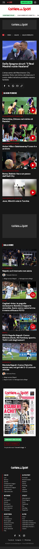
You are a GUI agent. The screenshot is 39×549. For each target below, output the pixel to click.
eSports (24, 489)
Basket (24, 481)
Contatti (6, 517)
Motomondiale (26, 479)
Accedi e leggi (19, 447)
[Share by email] (17, 86)
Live (10, 2)
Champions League (9, 483)
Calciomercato (8, 491)
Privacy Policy (8, 526)
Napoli (4, 332)
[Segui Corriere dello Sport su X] (19, 535)
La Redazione (8, 519)
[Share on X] (9, 86)
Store (23, 502)
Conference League (10, 487)
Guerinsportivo (8, 506)
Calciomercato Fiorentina (12, 116)
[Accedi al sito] (35, 2)
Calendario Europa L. (28, 524)
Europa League (8, 485)
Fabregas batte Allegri (26, 278)
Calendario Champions (29, 523)
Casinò (24, 528)
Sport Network (8, 508)
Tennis (24, 483)
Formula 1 (25, 477)
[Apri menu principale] (3, 2)
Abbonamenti (26, 498)
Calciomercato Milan (10, 143)
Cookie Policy (8, 524)
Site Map (24, 508)
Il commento (7, 268)
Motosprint (7, 504)
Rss (23, 506)
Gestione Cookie (9, 523)
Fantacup (7, 510)
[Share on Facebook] (4, 86)
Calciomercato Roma (10, 171)
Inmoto (6, 502)
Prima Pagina (26, 500)
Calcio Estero (8, 489)
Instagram (18, 540)
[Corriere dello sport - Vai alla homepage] (19, 9)
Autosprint (7, 500)
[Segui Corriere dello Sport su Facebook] (15, 535)
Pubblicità (25, 504)
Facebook (11, 540)
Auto (5, 498)
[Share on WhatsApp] (13, 86)
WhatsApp (28, 540)
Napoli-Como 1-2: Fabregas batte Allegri (16, 379)
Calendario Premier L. (28, 526)
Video (9, 35)
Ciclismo (24, 491)
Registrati (25, 510)
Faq (5, 530)
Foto (23, 519)
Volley (24, 487)
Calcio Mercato (27, 35)
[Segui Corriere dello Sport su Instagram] (24, 535)
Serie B (6, 481)
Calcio (16, 35)
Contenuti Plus (8, 15)
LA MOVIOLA (6, 362)
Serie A (6, 479)
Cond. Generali (8, 528)
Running (24, 485)
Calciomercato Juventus (12, 198)
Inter (4, 300)
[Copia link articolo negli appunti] (22, 86)
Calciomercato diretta (25, 15)
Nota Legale (7, 521)
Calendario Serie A (27, 521)
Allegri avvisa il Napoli (10, 278)
